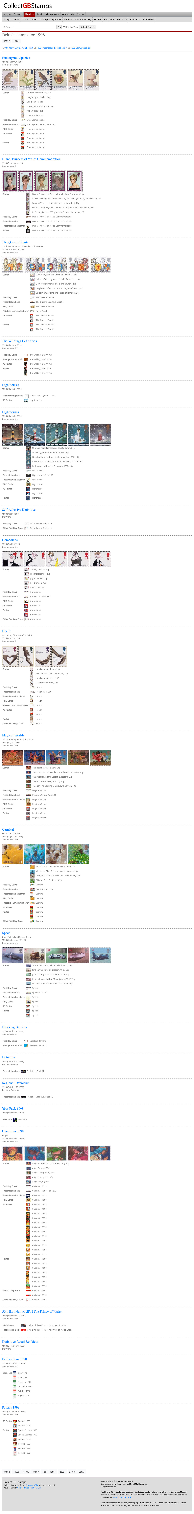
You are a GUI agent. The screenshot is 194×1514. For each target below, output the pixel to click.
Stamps (7, 19)
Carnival (8, 829)
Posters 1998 (10, 1407)
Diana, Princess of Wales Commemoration (31, 159)
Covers (25, 19)
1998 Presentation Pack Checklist (52, 47)
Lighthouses (10, 384)
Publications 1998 (14, 1359)
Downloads (69, 14)
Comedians (10, 539)
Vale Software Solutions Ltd (29, 1488)
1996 (26, 1471)
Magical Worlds (13, 735)
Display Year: (72, 27)
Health (6, 631)
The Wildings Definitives (19, 341)
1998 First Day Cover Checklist (19, 47)
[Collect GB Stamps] (28, 5)
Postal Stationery (83, 19)
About (81, 14)
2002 (81, 1471)
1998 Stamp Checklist (80, 47)
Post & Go (122, 19)
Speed (6, 932)
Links (40, 14)
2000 (62, 1471)
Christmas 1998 (13, 1131)
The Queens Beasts (15, 242)
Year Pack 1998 (13, 1108)
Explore (30, 14)
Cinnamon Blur (32, 1485)
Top (44, 1471)
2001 (71, 1471)
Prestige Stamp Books (50, 19)
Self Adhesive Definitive (19, 509)
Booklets (68, 19)
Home (8, 14)
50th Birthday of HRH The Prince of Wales (32, 1311)
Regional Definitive (15, 1082)
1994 (7, 1471)
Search (18, 14)
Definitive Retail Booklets (20, 1341)
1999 (16, 41)
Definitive (9, 1057)
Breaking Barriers (14, 1027)
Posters (97, 19)
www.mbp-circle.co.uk (122, 1497)
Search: (10, 27)
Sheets (34, 19)
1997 (7, 41)
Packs (16, 19)
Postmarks (135, 19)
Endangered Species (16, 57)
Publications (53, 14)
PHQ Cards (109, 19)
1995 (16, 1471)
